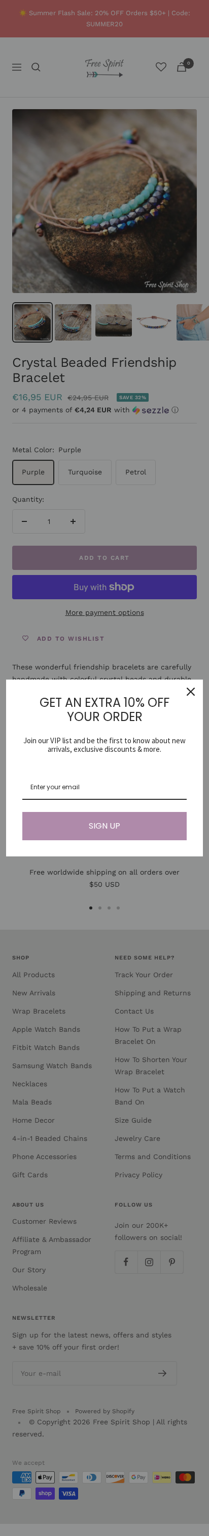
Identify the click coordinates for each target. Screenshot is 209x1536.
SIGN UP (104, 826)
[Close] (191, 692)
